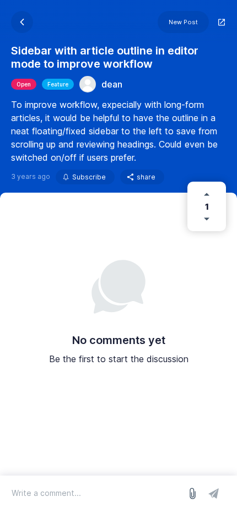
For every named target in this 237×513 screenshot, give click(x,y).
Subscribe (89, 177)
